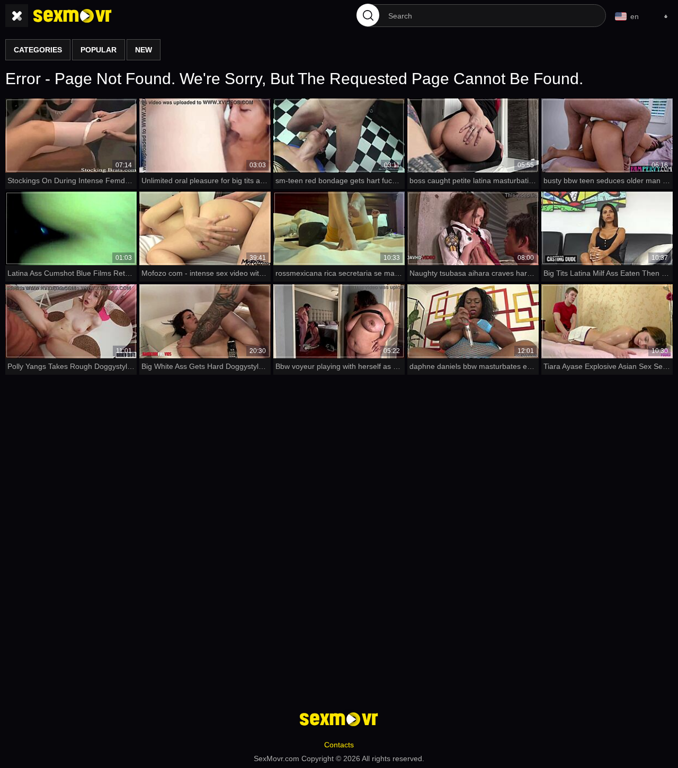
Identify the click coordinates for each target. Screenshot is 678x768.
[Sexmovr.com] (72, 15)
